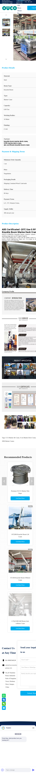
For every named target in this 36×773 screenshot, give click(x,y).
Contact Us (21, 18)
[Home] (9, 8)
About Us (19, 12)
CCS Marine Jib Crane (12, 438)
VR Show (19, 6)
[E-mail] (6, 709)
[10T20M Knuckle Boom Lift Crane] (20, 517)
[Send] (33, 770)
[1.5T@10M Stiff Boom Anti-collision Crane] (20, 604)
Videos (19, 3)
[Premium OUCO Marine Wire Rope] (20, 474)
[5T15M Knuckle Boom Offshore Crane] (20, 561)
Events (19, 16)
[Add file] (2, 770)
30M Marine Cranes (8, 441)
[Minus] (33, 728)
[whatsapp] (6, 697)
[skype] (6, 701)
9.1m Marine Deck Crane (28, 438)
